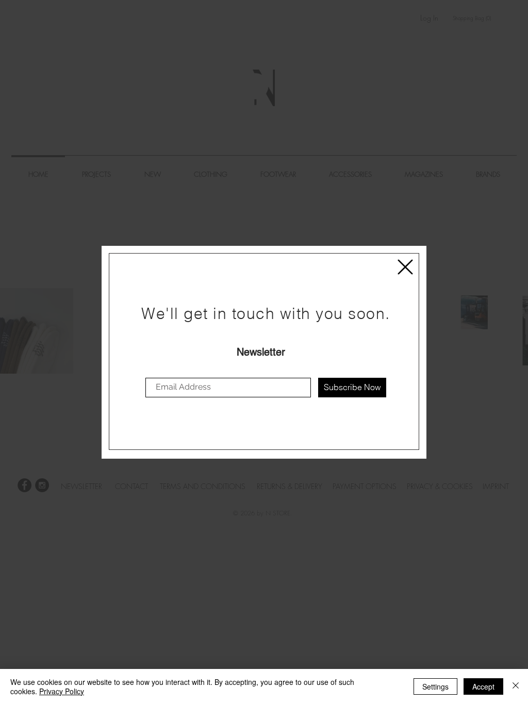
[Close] (515, 686)
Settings (435, 686)
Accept (483, 686)
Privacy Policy (61, 691)
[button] (405, 267)
